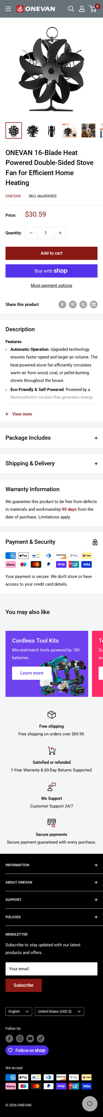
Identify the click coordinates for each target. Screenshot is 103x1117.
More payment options (51, 285)
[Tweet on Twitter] (83, 304)
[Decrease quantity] (31, 233)
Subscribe (24, 985)
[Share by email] (94, 304)
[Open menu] (8, 9)
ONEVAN (13, 196)
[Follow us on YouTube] (30, 1038)
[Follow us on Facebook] (9, 1038)
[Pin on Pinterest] (73, 304)
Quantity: (13, 232)
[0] (93, 9)
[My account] (82, 9)
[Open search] (71, 9)
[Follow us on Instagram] (20, 1038)
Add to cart (51, 253)
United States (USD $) (55, 1011)
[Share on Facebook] (62, 304)
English (14, 1011)
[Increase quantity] (60, 233)
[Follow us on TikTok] (40, 1038)
